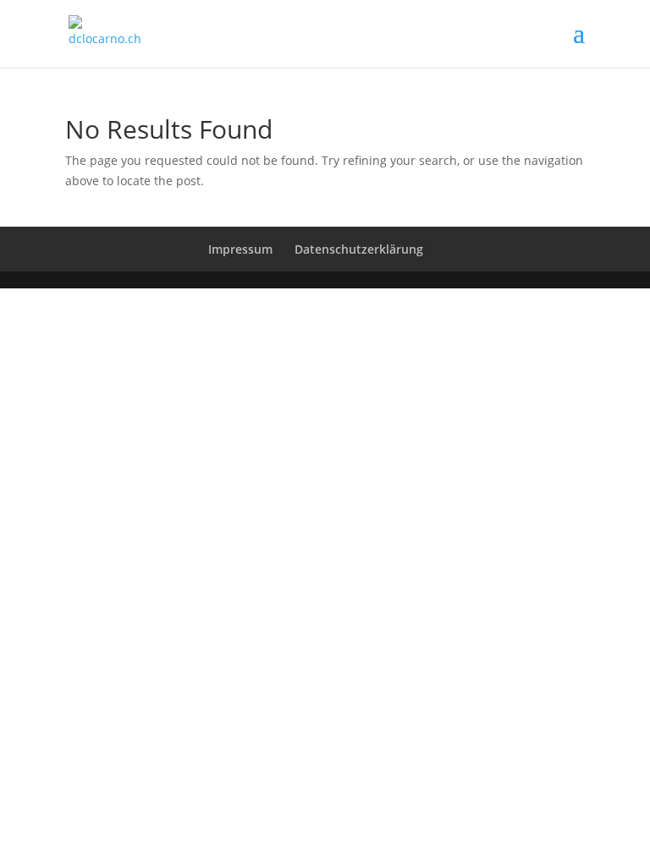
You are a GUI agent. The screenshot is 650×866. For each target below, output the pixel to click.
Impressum (240, 249)
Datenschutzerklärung (359, 249)
